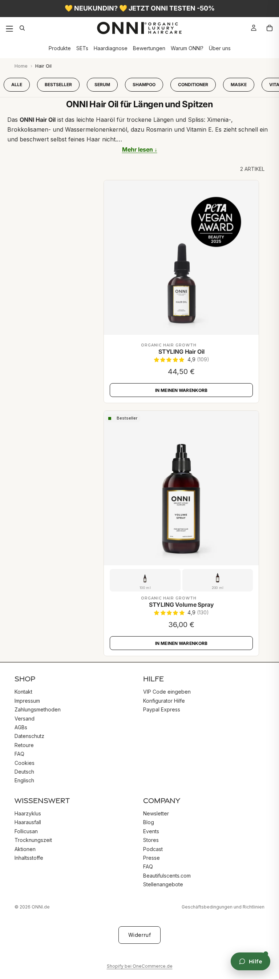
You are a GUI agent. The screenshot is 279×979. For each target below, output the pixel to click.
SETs (82, 48)
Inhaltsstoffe (29, 858)
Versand (25, 718)
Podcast (153, 849)
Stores (151, 840)
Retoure (24, 745)
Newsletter (156, 813)
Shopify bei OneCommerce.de (140, 966)
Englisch (24, 780)
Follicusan (26, 831)
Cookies (25, 762)
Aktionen (25, 849)
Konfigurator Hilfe (164, 700)
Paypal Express (161, 709)
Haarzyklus (28, 813)
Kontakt (23, 692)
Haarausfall (28, 822)
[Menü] (9, 28)
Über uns (220, 48)
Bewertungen (149, 48)
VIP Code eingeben (167, 692)
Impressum (27, 700)
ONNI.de (41, 907)
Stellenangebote (163, 884)
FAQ (19, 754)
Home (21, 66)
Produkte (60, 48)
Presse (151, 858)
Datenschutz (29, 736)
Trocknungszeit (33, 840)
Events (151, 831)
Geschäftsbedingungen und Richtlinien (223, 907)
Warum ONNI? (187, 48)
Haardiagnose (111, 48)
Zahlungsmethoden (38, 709)
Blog (148, 822)
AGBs (21, 727)
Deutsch (24, 771)
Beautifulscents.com (167, 875)
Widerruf (139, 935)
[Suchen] (24, 28)
